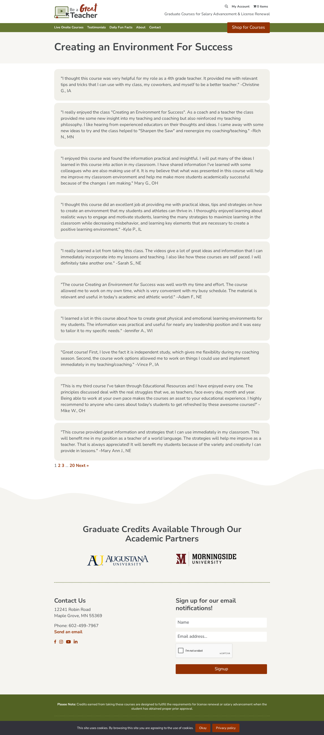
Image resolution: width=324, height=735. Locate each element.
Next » (82, 466)
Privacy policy (226, 728)
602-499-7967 (84, 626)
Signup (221, 669)
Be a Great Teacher (86, 11)
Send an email (68, 632)
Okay (203, 728)
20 (72, 466)
